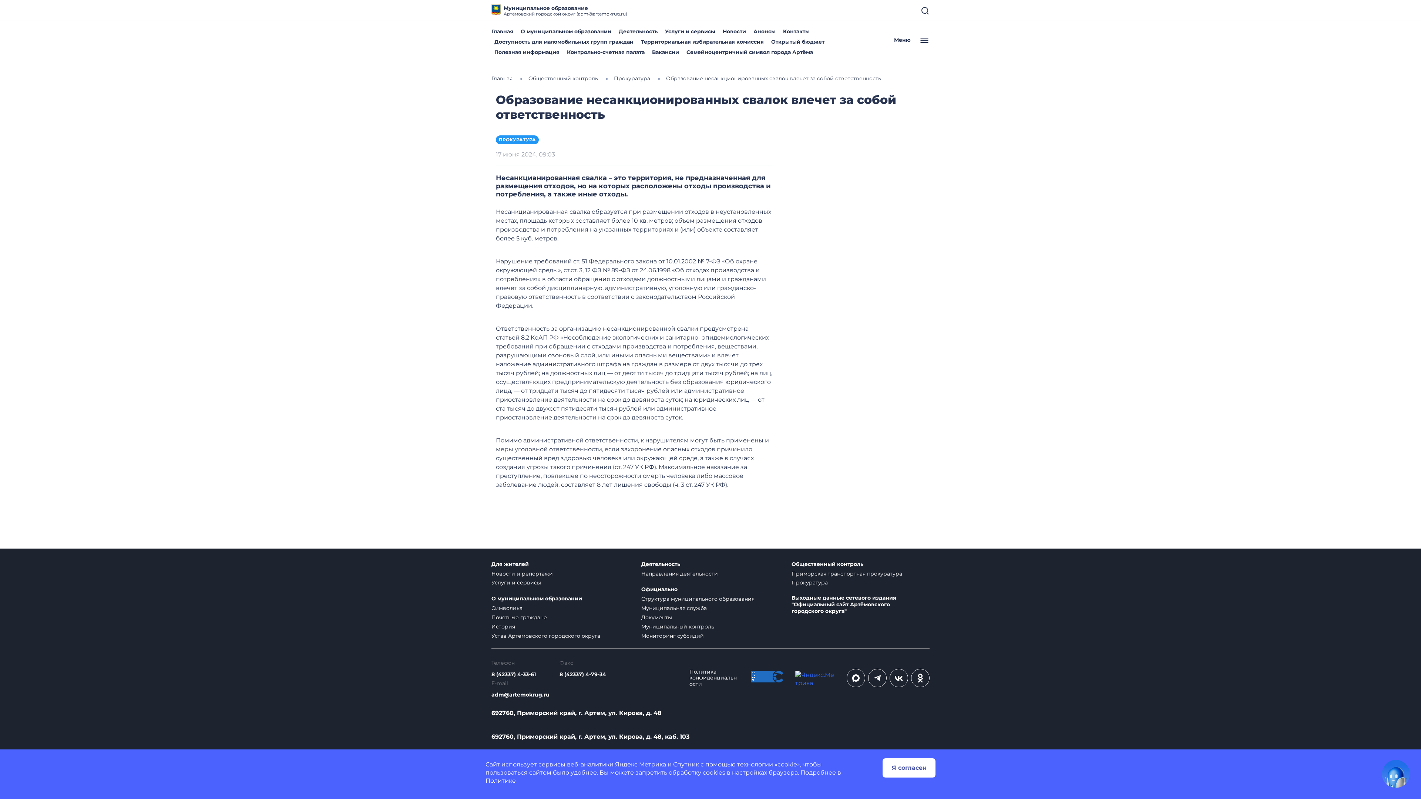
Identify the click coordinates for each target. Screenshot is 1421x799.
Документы (656, 617)
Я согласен (909, 767)
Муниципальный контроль (677, 626)
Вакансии (665, 52)
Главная (502, 31)
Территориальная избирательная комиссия (702, 41)
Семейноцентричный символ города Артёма (749, 52)
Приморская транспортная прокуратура (847, 573)
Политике (501, 780)
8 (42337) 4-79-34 (583, 674)
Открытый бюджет (797, 41)
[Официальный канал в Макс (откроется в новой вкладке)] (856, 678)
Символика (507, 608)
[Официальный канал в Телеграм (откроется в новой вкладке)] (877, 678)
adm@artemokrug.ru (520, 695)
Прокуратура (517, 139)
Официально (659, 589)
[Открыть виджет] (1396, 774)
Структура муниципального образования (698, 599)
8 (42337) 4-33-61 (513, 674)
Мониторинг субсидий (672, 636)
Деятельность (638, 31)
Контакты (796, 31)
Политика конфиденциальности (713, 678)
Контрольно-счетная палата (606, 52)
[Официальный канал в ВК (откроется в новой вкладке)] (899, 678)
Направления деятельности (679, 573)
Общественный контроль (827, 564)
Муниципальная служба (674, 608)
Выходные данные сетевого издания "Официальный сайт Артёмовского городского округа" (844, 604)
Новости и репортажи (522, 573)
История (503, 626)
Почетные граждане (519, 617)
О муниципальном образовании (566, 31)
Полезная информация (527, 52)
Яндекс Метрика (640, 764)
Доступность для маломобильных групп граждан (564, 41)
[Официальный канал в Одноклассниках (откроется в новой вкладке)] (920, 678)
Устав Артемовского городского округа (545, 636)
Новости (734, 31)
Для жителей (510, 564)
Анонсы (764, 31)
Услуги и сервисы (690, 31)
